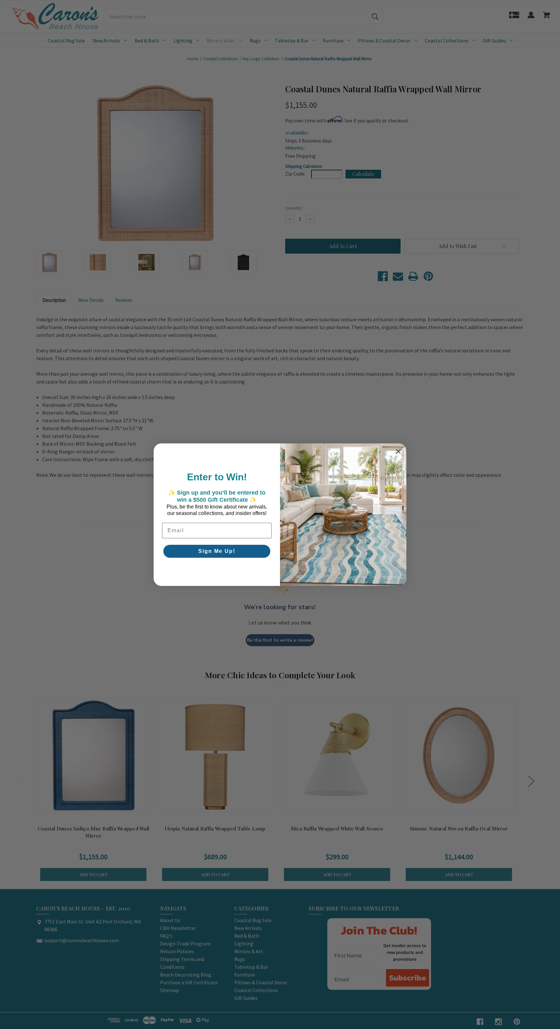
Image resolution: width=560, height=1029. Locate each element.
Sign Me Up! (216, 551)
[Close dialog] (398, 451)
